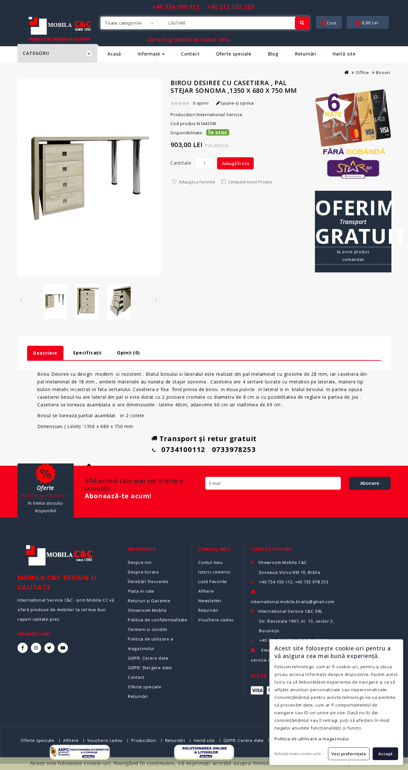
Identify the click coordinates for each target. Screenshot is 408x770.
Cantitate (181, 163)
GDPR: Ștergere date (150, 667)
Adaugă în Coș (235, 163)
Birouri (383, 72)
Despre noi (140, 562)
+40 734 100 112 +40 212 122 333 (203, 7)
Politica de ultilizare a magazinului (311, 739)
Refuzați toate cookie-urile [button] (297, 753)
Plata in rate (141, 591)
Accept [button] (385, 754)
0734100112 (183, 449)
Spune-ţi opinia (237, 103)
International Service (220, 114)
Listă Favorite (212, 581)
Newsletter (210, 600)
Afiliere (206, 591)
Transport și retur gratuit (208, 438)
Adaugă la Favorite (197, 182)
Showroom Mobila (147, 610)
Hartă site (344, 54)
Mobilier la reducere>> (45, 495)
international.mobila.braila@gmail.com (292, 601)
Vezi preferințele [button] (349, 754)
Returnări (305, 54)
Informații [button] (149, 54)
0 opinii (200, 103)
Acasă (114, 54)
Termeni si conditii (147, 629)
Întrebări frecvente (148, 581)
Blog (273, 54)
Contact (190, 54)
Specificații (87, 353)
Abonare (369, 483)
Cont (331, 23)
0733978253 (234, 449)
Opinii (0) (128, 353)
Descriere (45, 353)
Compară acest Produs (250, 182)
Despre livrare (143, 572)
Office (362, 72)
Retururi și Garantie (149, 600)
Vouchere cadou (216, 620)
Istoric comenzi (214, 572)
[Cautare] (302, 23)
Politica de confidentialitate (157, 620)
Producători (144, 740)
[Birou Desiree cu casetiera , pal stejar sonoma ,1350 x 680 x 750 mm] (55, 301)
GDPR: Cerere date (148, 658)
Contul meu (210, 562)
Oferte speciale (233, 54)
